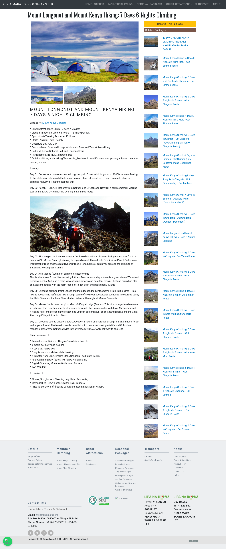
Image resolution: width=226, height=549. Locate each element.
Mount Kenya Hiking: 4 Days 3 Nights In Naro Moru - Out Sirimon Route (179, 62)
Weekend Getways (123, 490)
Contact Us (179, 471)
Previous (26, 52)
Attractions (33, 467)
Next (143, 52)
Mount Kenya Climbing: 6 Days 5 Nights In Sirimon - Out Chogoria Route (179, 275)
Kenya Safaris (34, 456)
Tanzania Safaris (35, 460)
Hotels (89, 460)
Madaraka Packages (124, 468)
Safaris (99, 4)
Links (176, 475)
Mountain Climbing (120, 4)
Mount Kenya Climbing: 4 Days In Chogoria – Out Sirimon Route (179, 429)
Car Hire (148, 456)
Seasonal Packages (149, 4)
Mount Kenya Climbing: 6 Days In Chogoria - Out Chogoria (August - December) (179, 218)
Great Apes (91, 464)
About (216, 4)
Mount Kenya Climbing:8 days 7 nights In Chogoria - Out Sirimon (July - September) (178, 179)
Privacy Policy (180, 464)
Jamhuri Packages (123, 479)
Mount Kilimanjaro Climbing (69, 464)
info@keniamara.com (47, 514)
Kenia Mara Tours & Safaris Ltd (27, 4)
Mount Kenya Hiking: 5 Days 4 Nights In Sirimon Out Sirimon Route (179, 294)
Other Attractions (178, 4)
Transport (201, 4)
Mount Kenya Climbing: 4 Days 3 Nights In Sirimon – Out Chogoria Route (179, 410)
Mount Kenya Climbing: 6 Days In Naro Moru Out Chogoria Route (179, 314)
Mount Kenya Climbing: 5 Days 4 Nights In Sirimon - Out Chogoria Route (179, 100)
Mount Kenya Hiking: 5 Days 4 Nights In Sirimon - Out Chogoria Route (179, 371)
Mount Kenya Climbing (54, 122)
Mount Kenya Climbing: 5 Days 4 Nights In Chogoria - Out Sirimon (179, 391)
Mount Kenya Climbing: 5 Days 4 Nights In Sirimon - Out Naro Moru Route (179, 352)
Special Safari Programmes (40, 464)
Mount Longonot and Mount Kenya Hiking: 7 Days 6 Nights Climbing (179, 237)
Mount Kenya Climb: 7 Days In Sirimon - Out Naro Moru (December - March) (179, 198)
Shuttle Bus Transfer (153, 460)
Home (88, 4)
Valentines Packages (124, 460)
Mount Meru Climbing (66, 468)
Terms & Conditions (182, 460)
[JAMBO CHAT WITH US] (7, 541)
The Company (180, 456)
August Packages (123, 472)
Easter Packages (122, 464)
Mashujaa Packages (124, 475)
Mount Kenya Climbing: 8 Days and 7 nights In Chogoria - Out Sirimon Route (179, 81)
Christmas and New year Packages (126, 484)
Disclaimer (178, 467)
